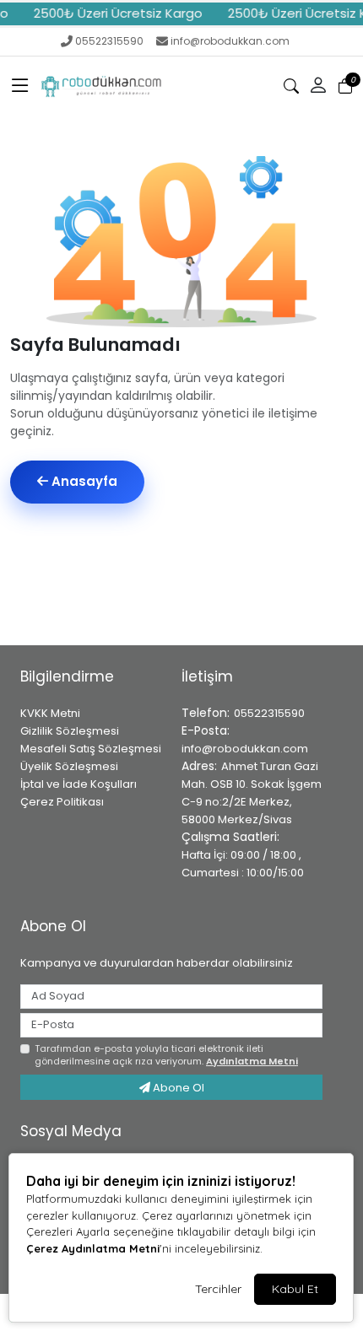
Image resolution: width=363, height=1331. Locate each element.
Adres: (199, 765)
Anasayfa (82, 481)
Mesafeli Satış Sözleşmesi (90, 749)
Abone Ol (177, 1088)
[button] (20, 86)
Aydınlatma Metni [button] (252, 1061)
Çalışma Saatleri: (230, 836)
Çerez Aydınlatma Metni (93, 1248)
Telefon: (206, 712)
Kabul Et (295, 1288)
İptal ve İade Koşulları (78, 784)
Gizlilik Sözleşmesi (69, 731)
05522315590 (109, 41)
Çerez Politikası (62, 802)
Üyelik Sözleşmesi (69, 766)
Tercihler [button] (218, 1288)
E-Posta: (206, 730)
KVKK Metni (50, 713)
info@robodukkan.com (230, 41)
